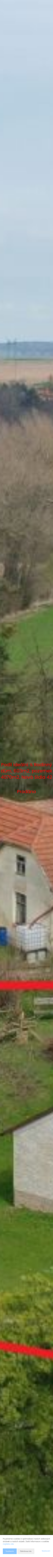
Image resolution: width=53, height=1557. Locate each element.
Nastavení (46, 1551)
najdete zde (8, 1544)
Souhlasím (10, 1551)
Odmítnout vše (26, 1551)
